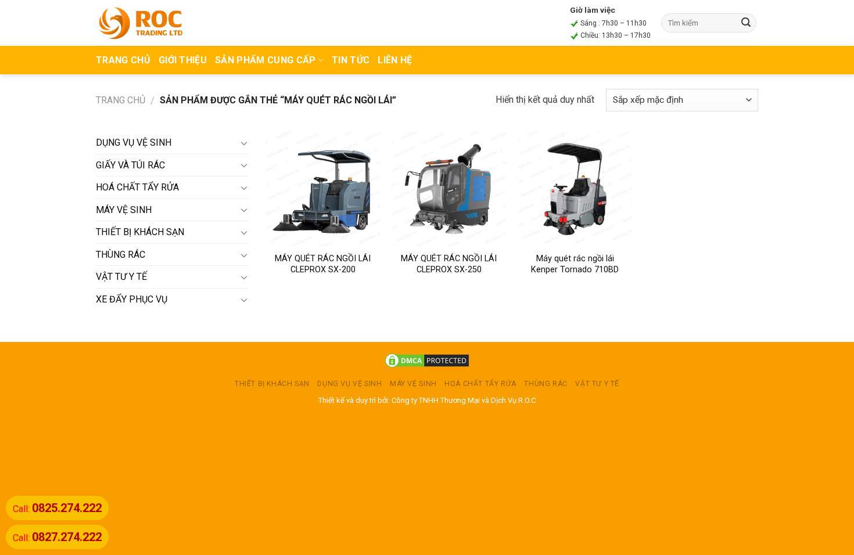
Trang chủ (120, 100)
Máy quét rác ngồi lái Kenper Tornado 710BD (575, 264)
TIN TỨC (350, 60)
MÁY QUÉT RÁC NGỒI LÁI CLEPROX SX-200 (323, 264)
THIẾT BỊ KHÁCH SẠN (140, 231)
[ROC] (141, 23)
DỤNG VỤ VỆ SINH (133, 142)
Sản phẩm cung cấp (265, 60)
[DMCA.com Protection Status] (427, 360)
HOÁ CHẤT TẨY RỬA (137, 187)
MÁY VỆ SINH (124, 209)
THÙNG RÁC (120, 254)
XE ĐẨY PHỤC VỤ (131, 299)
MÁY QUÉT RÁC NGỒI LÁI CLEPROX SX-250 (449, 264)
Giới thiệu (183, 60)
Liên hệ (395, 60)
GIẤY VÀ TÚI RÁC (130, 165)
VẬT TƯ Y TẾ (121, 276)
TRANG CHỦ (123, 60)
